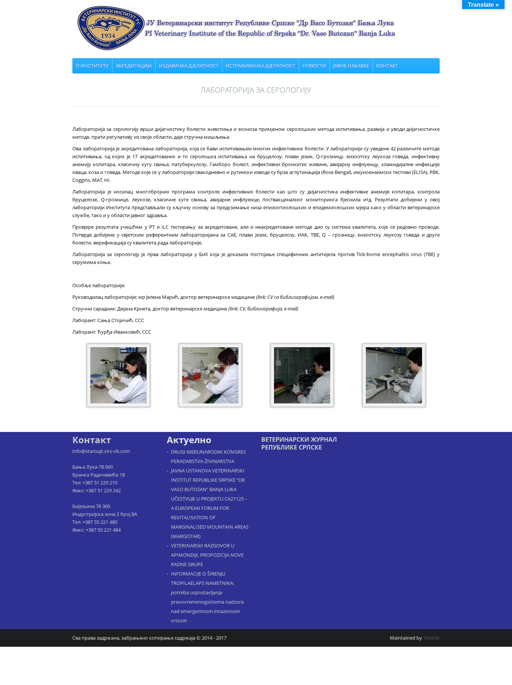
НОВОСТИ (314, 65)
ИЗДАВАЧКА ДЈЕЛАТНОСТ (189, 65)
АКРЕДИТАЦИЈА (134, 65)
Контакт (91, 439)
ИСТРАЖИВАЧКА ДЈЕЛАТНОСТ (260, 65)
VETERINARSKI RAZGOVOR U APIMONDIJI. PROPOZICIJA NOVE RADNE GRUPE (207, 555)
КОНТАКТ (387, 65)
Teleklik (431, 637)
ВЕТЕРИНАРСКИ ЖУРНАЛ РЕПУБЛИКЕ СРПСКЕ (299, 443)
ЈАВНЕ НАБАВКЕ (351, 65)
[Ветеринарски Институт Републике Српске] (258, 28)
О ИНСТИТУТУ (92, 65)
